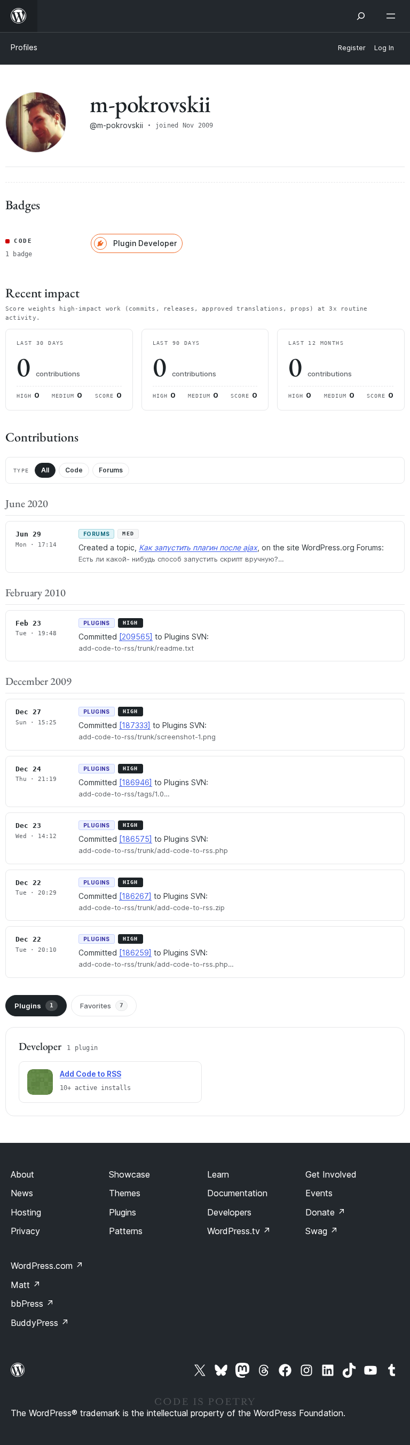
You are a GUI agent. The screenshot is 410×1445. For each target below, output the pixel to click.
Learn (218, 1174)
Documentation (237, 1193)
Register (352, 48)
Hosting (26, 1212)
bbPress (32, 1303)
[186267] (135, 896)
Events (319, 1193)
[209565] (136, 636)
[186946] (135, 782)
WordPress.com (47, 1265)
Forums (111, 470)
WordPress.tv (239, 1231)
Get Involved (331, 1174)
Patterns (126, 1231)
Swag (321, 1231)
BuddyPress (40, 1322)
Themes (124, 1193)
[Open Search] (361, 16)
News (22, 1193)
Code (74, 470)
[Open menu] (393, 16)
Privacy (25, 1231)
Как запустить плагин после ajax (198, 547)
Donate (325, 1212)
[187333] (135, 725)
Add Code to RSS (90, 1073)
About (22, 1174)
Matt (26, 1285)
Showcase (129, 1174)
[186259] (135, 952)
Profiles (24, 47)
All (45, 470)
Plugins (33, 1005)
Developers (229, 1212)
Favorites (101, 1005)
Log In (384, 48)
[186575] (135, 838)
